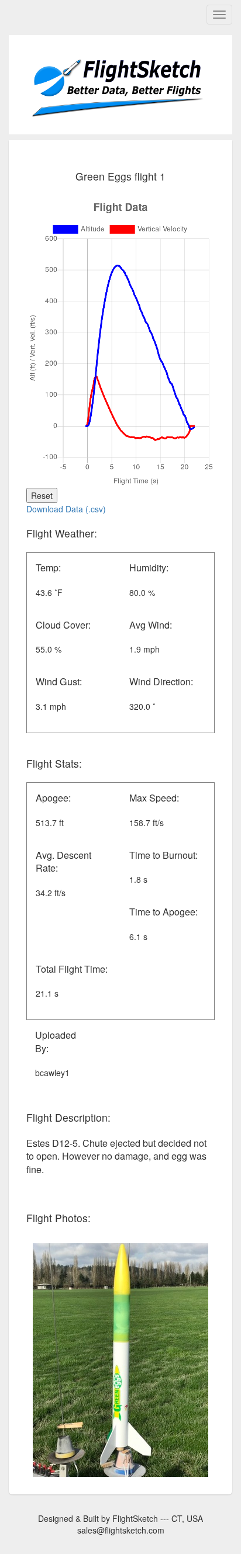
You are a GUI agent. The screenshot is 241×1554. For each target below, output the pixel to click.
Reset (42, 495)
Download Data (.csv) (66, 509)
